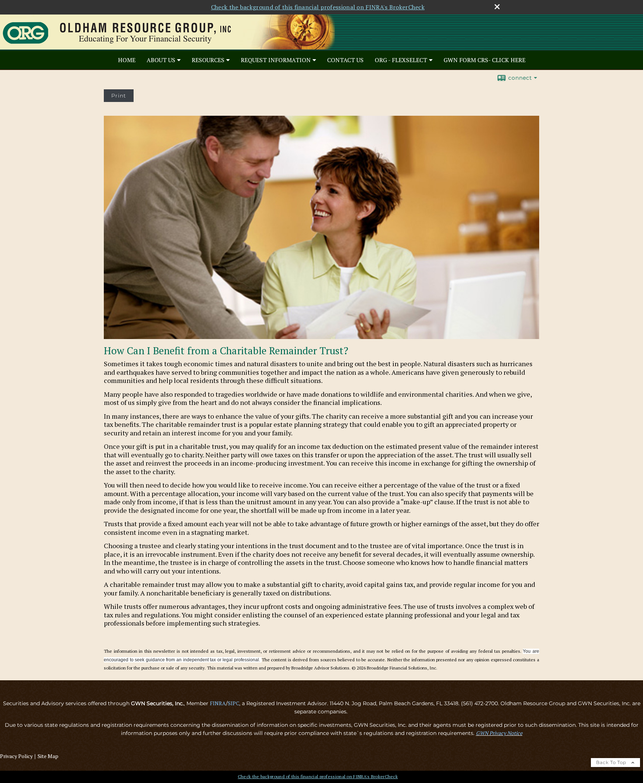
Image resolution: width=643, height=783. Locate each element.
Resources (208, 60)
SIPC (233, 703)
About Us (161, 60)
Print (118, 95)
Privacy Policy (16, 756)
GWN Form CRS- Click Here (484, 60)
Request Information (276, 60)
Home (126, 60)
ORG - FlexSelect (401, 60)
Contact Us (345, 60)
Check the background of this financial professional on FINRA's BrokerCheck (318, 7)
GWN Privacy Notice (499, 732)
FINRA (218, 703)
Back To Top (612, 762)
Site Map (48, 756)
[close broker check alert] (497, 7)
